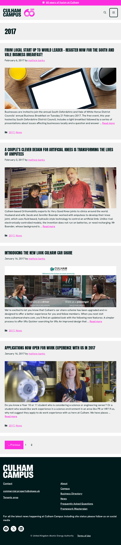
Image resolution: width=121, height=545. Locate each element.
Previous (14, 445)
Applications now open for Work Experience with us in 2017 (50, 348)
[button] (105, 12)
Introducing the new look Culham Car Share (38, 253)
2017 (11, 132)
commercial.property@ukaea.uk (21, 491)
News (19, 132)
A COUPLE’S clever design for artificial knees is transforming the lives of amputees (59, 152)
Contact (7, 483)
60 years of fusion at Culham (62, 2)
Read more (108, 123)
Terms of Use (84, 535)
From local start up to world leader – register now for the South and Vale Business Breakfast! (59, 52)
